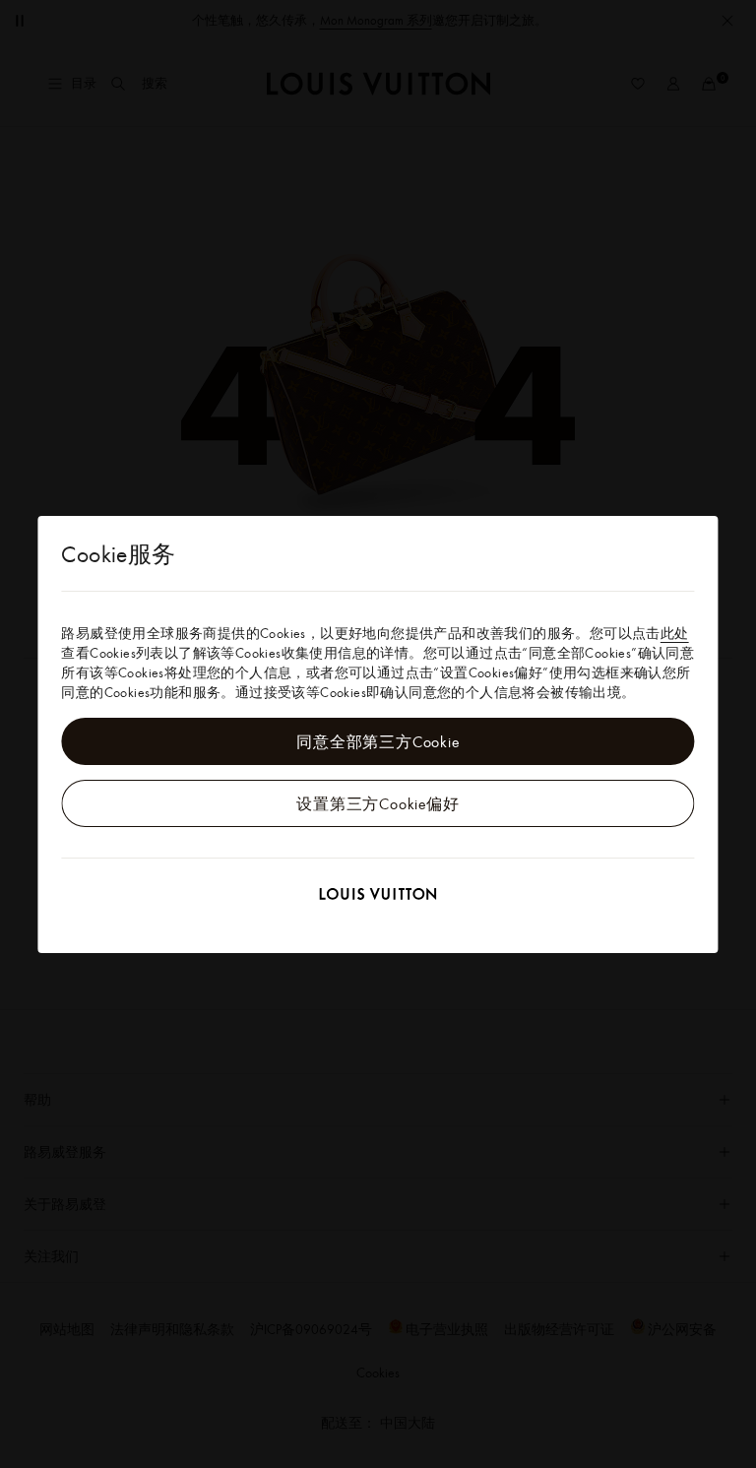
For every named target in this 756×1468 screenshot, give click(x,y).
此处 (675, 633)
